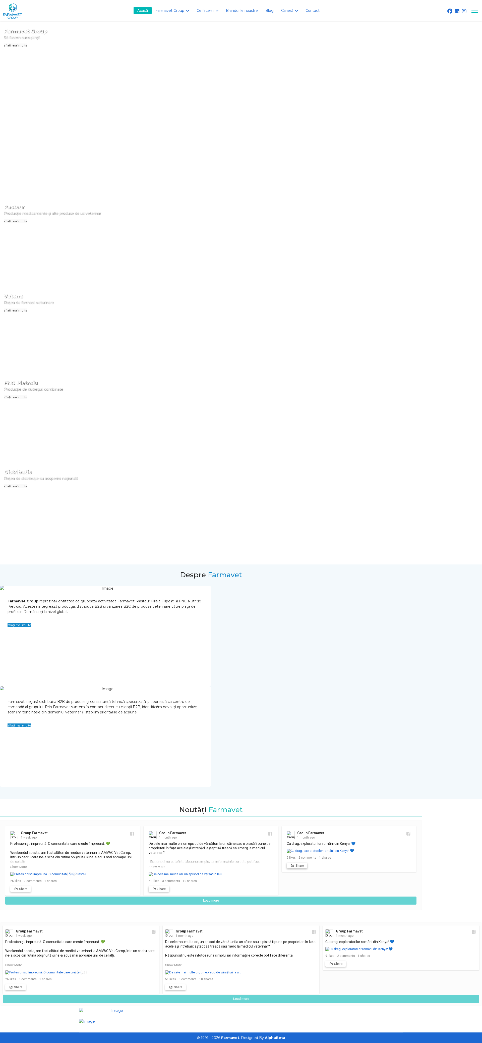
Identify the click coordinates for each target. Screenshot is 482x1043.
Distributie (18, 472)
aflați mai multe (15, 45)
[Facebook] (449, 11)
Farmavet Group (25, 31)
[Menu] (474, 10)
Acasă (142, 10)
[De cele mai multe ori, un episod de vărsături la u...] (211, 874)
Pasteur (14, 207)
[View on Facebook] (132, 833)
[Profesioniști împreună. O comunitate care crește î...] (72, 874)
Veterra (13, 296)
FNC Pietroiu (21, 383)
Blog (269, 10)
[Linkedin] (457, 11)
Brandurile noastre (242, 10)
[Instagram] (464, 11)
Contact (313, 10)
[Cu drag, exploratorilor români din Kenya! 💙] (349, 851)
